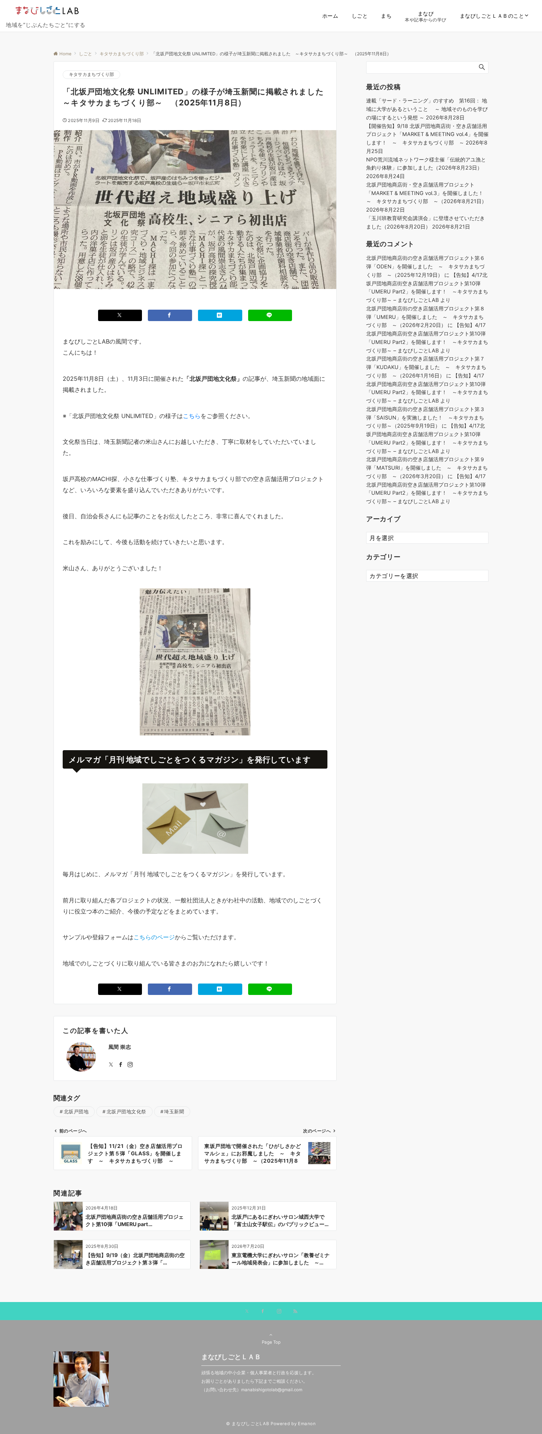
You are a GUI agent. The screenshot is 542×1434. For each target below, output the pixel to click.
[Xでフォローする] (247, 1311)
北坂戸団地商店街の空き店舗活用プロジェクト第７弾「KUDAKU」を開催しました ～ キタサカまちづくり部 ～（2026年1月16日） (426, 367)
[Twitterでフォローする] (111, 1065)
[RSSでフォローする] (295, 1311)
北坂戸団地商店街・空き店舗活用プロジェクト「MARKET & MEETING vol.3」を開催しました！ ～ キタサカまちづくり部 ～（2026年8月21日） (427, 193)
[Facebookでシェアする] (170, 315)
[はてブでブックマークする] (220, 315)
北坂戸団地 (76, 1111)
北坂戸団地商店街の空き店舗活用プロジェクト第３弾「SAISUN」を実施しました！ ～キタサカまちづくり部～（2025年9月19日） (425, 417)
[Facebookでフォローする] (120, 1065)
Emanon (307, 1423)
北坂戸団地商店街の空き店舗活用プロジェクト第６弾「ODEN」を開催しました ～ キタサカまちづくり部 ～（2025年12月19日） (425, 266)
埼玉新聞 (174, 1111)
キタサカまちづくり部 (91, 74)
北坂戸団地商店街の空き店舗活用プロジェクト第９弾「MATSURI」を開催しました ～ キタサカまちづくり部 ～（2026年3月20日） (427, 467)
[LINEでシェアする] (270, 315)
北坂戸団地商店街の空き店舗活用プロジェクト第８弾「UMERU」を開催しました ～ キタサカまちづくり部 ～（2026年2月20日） (425, 316)
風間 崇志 (119, 1047)
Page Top (271, 1342)
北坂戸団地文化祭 (126, 1111)
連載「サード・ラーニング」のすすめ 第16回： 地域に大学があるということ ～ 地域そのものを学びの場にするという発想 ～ (427, 109)
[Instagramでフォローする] (130, 1065)
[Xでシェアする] (120, 315)
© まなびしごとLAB (247, 1423)
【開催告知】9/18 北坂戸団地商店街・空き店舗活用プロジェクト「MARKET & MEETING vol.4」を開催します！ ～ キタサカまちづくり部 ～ (427, 134)
